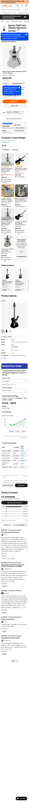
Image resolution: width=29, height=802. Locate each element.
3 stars (3, 511)
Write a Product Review (14, 502)
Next (13, 661)
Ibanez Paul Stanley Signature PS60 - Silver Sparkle (14, 72)
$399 (22, 458)
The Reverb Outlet (6, 13)
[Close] (19, 87)
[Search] (26, 9)
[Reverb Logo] (8, 6)
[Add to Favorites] (18, 30)
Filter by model (6, 378)
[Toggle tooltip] (17, 41)
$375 (22, 455)
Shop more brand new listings (13, 118)
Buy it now (14, 101)
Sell (18, 5)
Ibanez (13, 339)
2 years (24, 431)
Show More (4, 358)
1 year (17, 431)
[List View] (5, 145)
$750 (22, 451)
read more (23, 607)
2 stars (3, 513)
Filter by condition (7, 387)
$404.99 (23, 460)
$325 (22, 464)
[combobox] (13, 381)
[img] (16, 112)
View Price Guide (8, 485)
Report (4, 556)
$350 (22, 467)
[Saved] (22, 5)
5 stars (3, 506)
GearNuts (9, 112)
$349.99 (23, 453)
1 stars (3, 516)
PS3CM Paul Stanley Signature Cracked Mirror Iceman (20, 283)
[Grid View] (3, 145)
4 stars (3, 509)
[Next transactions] (25, 476)
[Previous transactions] (22, 476)
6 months (11, 431)
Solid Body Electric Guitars (18, 355)
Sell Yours (21, 485)
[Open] (25, 381)
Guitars (14, 13)
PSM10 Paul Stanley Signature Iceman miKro (7, 283)
